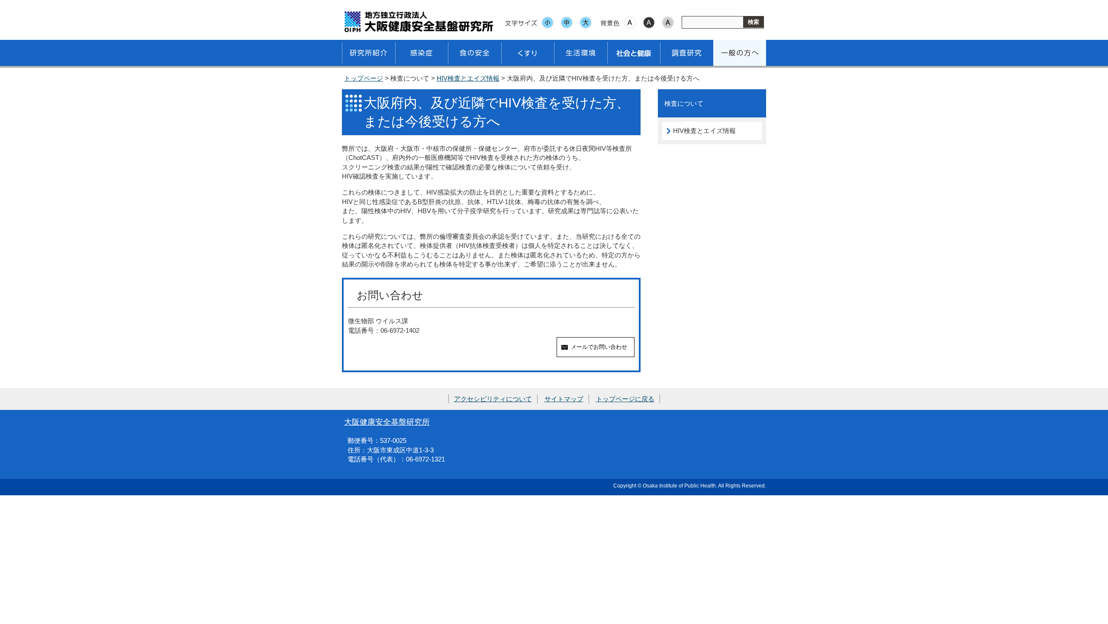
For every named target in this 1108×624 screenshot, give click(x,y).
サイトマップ (563, 399)
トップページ (363, 78)
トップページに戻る (625, 399)
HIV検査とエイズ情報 (468, 78)
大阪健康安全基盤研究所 (387, 421)
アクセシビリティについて (493, 399)
